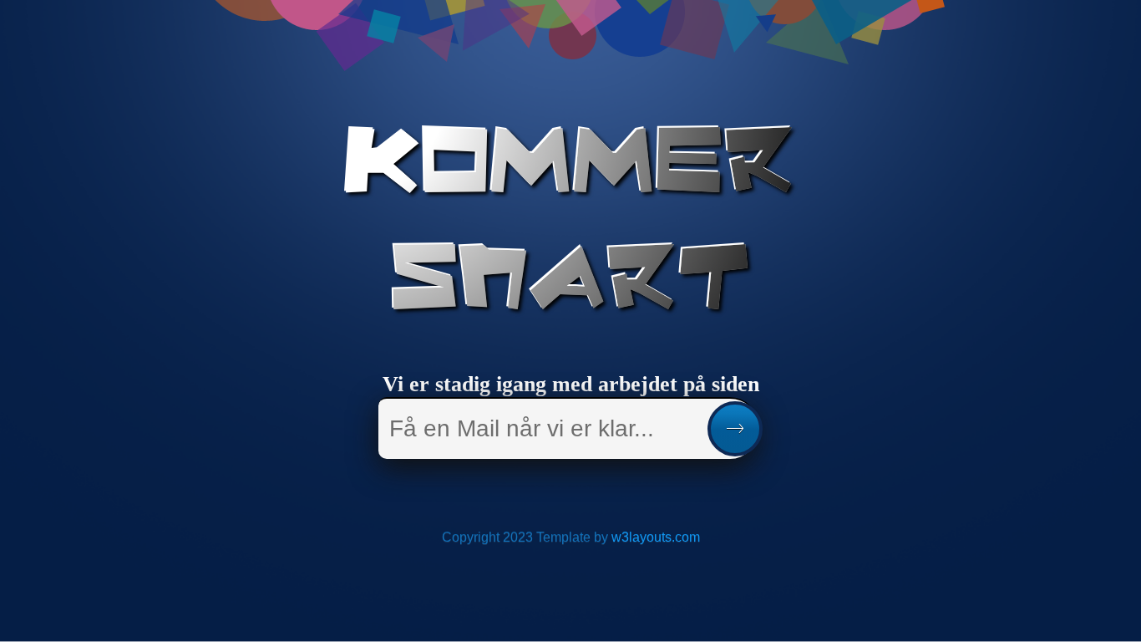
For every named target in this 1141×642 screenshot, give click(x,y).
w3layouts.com (655, 537)
